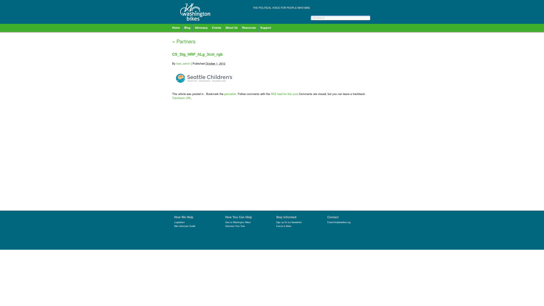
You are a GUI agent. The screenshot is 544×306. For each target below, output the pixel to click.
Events (216, 28)
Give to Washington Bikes (238, 222)
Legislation (179, 222)
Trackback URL (181, 98)
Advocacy (201, 28)
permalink (230, 94)
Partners (184, 41)
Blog (187, 28)
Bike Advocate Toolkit (184, 226)
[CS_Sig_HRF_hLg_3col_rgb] (204, 85)
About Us (231, 28)
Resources (249, 28)
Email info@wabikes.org (339, 222)
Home (176, 28)
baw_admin (183, 63)
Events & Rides (283, 226)
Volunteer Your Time (235, 226)
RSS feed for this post (284, 94)
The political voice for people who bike (281, 7)
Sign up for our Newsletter (289, 222)
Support (265, 28)
